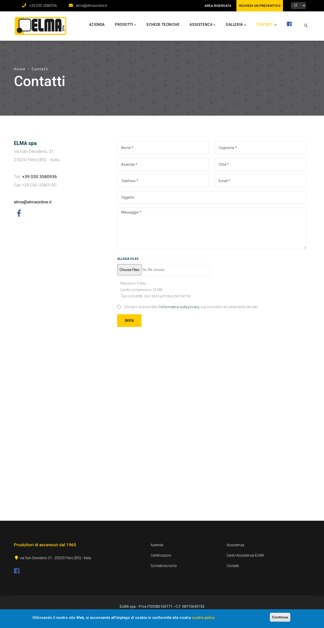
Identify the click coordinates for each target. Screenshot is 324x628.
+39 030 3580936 (43, 6)
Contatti (265, 25)
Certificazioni (161, 555)
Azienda (97, 25)
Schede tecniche (162, 25)
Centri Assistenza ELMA (245, 555)
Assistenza (201, 25)
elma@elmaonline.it (91, 6)
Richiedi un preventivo (259, 6)
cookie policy (203, 617)
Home (20, 69)
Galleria (234, 25)
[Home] (39, 24)
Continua (280, 617)
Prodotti (124, 25)
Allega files (127, 259)
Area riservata (218, 6)
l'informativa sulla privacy (179, 307)
